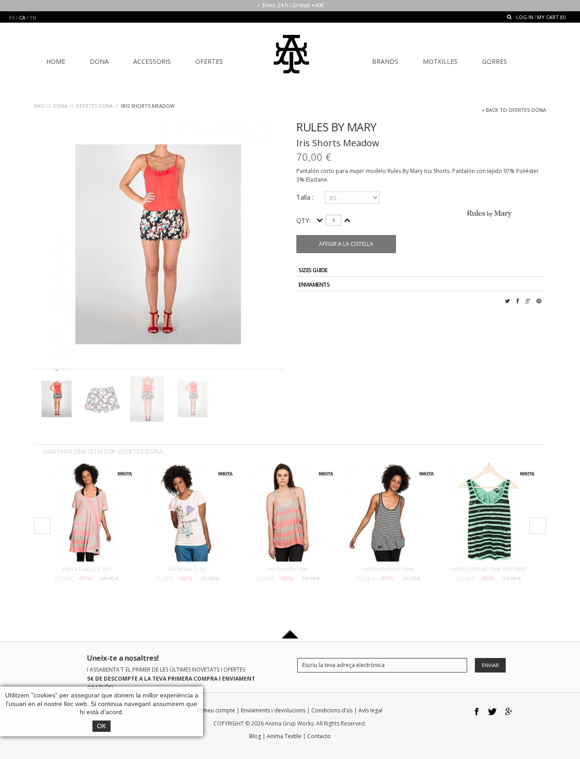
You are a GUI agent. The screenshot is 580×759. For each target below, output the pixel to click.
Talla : (305, 197)
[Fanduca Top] (86, 467)
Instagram (524, 712)
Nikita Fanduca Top (87, 569)
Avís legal (370, 710)
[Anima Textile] (291, 48)
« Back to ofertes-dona (514, 109)
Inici (39, 105)
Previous (42, 525)
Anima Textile (284, 736)
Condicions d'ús (332, 710)
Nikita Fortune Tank (388, 569)
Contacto (319, 736)
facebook (477, 712)
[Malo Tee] (187, 467)
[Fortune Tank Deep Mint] (489, 467)
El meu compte (216, 710)
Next (537, 525)
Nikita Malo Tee (187, 569)
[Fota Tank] (287, 467)
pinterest (540, 712)
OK (101, 726)
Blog (255, 736)
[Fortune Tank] (388, 467)
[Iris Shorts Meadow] (159, 244)
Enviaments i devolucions (273, 710)
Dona (60, 105)
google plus (508, 712)
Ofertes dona (94, 105)
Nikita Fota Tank (288, 569)
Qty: (303, 220)
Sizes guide (313, 270)
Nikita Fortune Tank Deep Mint (489, 569)
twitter (492, 712)
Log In (524, 17)
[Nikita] (125, 470)
